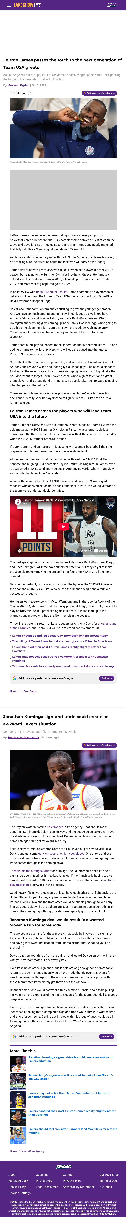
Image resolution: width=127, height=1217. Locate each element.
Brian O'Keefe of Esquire (51, 292)
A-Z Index (105, 1187)
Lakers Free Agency (33, 1151)
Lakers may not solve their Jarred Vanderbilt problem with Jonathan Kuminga (60, 658)
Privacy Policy (72, 1180)
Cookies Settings (19, 1193)
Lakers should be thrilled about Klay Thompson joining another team (60, 635)
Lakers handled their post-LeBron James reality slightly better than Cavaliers (59, 649)
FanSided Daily (18, 1180)
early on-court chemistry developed (61, 853)
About (12, 1174)
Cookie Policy (17, 1187)
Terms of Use (108, 1180)
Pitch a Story (44, 1180)
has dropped (55, 827)
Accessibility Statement (78, 1187)
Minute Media (25, 1202)
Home (13, 691)
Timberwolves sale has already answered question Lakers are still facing (63, 666)
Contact (68, 1174)
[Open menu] (9, 5)
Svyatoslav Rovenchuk (23, 737)
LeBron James (29, 691)
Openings (42, 1174)
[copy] (30, 93)
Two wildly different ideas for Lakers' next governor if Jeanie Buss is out (62, 641)
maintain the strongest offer (32, 871)
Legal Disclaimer (47, 1187)
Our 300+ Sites (109, 1174)
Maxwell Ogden (18, 85)
